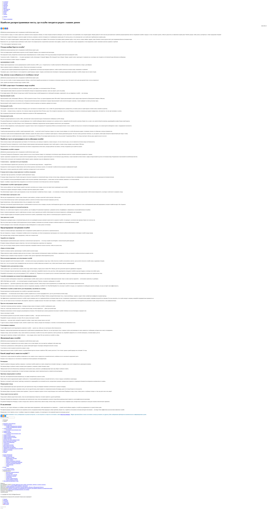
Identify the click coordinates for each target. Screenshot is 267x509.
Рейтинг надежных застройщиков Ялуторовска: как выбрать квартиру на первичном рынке (30, 488)
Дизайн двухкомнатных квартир (13, 427)
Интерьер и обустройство (9, 423)
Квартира (5, 5)
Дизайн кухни (6, 431)
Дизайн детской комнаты (9, 436)
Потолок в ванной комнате (12, 472)
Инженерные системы (11, 458)
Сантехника (9, 477)
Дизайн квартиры (7, 424)
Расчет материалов (7, 454)
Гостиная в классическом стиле (13, 429)
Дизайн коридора (7, 438)
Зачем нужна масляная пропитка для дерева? (18, 489)
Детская (5, 6)
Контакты (5, 500)
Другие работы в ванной (12, 479)
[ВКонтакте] (1, 28)
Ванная (5, 8)
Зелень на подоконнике (8, 442)
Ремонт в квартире (7, 456)
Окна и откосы (9, 459)
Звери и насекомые (7, 19)
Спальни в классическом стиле (13, 433)
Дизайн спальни (7, 432)
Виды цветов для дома (8, 446)
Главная (5, 16)
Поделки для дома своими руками (11, 439)
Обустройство (6, 9)
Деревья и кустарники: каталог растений (13, 448)
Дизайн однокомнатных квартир (14, 426)
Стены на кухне (10, 468)
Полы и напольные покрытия (13, 461)
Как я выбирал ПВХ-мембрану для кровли (17, 485)
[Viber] (7, 28)
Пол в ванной (9, 473)
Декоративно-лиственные (9, 447)
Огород (5, 452)
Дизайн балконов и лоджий (9, 437)
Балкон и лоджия (10, 457)
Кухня (4, 13)
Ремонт (5, 11)
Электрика (5, 10)
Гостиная (5, 3)
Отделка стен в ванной (11, 474)
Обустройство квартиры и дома (10, 481)
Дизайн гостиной (7, 428)
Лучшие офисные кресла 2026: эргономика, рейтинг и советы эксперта (29, 484)
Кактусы (5, 451)
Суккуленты (6, 443)
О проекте (5, 1)
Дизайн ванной (7, 434)
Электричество (9, 464)
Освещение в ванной (11, 476)
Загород (5, 14)
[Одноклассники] (3, 28)
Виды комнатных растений (9, 441)
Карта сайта (6, 503)
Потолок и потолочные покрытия (14, 462)
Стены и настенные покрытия (13, 463)
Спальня (5, 4)
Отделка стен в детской (8, 469)
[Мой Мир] (5, 28)
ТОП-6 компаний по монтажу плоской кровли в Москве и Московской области (25, 487)
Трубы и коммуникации (12, 478)
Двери (7, 466)
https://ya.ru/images (65, 414)
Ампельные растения (8, 444)
